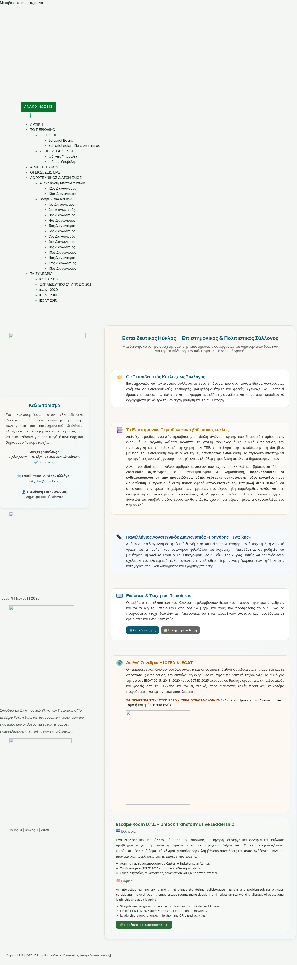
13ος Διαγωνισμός (62, 193)
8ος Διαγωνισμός (62, 241)
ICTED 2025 (48, 279)
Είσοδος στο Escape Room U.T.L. (145, 925)
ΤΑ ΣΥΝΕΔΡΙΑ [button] (41, 273)
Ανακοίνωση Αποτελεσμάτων (62, 183)
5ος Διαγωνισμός (62, 225)
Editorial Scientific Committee (74, 145)
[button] (38, 107)
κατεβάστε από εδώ (154, 704)
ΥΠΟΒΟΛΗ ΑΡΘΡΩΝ (56, 150)
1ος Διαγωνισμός (61, 204)
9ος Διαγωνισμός (62, 247)
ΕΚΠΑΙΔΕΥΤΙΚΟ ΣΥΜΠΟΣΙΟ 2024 (66, 284)
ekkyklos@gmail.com (45, 481)
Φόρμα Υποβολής (62, 161)
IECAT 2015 (48, 300)
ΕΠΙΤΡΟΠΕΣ (49, 134)
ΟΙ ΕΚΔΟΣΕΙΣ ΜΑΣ (45, 172)
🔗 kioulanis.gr (44, 462)
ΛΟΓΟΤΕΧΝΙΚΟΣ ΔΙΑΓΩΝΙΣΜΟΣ (56, 177)
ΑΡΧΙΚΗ (36, 124)
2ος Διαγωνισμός (62, 209)
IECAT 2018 (48, 295)
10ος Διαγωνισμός (62, 252)
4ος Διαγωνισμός (62, 220)
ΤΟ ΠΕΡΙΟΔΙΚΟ (42, 129)
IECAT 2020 (48, 289)
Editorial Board (61, 140)
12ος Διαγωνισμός (62, 188)
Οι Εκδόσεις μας (144, 630)
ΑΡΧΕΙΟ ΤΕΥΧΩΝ (44, 167)
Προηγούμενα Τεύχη (182, 630)
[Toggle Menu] (26, 115)
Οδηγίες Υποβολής (63, 156)
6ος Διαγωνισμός (62, 231)
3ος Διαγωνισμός (62, 215)
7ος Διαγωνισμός (62, 236)
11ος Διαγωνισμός (62, 257)
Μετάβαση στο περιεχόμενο (21, 2)
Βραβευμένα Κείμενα (55, 199)
